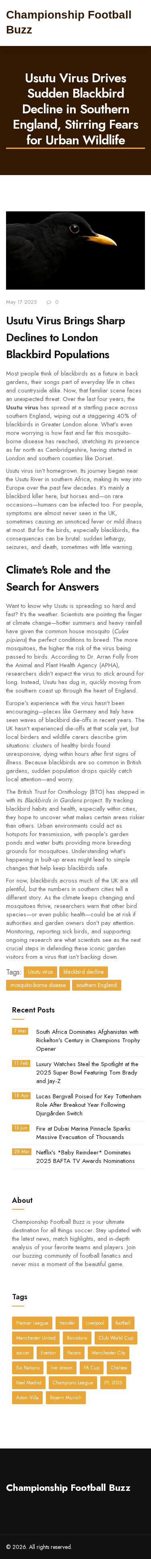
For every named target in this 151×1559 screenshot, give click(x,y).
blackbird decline (83, 972)
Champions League (73, 1382)
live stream (61, 1367)
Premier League (32, 1323)
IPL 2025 (113, 1382)
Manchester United (36, 1338)
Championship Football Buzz (68, 1487)
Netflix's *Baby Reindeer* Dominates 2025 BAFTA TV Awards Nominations (85, 1156)
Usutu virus (40, 972)
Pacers (74, 1353)
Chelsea (119, 1367)
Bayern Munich (66, 1397)
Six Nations (27, 1367)
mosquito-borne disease (38, 985)
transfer (67, 1323)
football (123, 1323)
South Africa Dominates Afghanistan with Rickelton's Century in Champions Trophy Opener (88, 1040)
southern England (97, 985)
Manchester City (108, 1353)
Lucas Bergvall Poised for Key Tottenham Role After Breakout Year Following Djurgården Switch (88, 1105)
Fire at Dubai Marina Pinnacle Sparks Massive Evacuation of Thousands (83, 1133)
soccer (22, 1353)
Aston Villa (27, 1397)
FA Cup (91, 1367)
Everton (48, 1353)
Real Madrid (28, 1382)
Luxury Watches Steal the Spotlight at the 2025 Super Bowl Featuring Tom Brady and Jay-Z (87, 1072)
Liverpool (95, 1323)
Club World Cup (116, 1338)
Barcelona (77, 1338)
